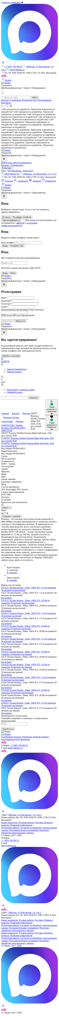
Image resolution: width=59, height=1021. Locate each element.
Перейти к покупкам (10, 356)
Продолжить (7, 321)
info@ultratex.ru (12, 174)
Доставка (39, 822)
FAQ (35, 100)
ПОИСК (32, 398)
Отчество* (6, 304)
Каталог (5, 100)
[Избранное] (7, 106)
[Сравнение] (3, 106)
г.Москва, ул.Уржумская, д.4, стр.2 (39, 174)
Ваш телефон (7, 242)
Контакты (6, 102)
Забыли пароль (14, 372)
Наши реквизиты (9, 822)
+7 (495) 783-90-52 (19, 745)
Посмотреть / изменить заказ (21, 389)
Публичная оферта (10, 827)
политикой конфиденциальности (19, 224)
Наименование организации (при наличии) (22, 309)
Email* (4, 307)
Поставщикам (44, 100)
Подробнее (6, 598)
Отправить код (16, 246)
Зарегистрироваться (11, 220)
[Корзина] (11, 106)
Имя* (3, 298)
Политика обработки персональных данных (25, 831)
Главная (5, 413)
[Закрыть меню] (4, 159)
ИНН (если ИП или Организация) (18, 315)
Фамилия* (6, 301)
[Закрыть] (4, 196)
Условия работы (26, 822)
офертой (20, 223)
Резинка (26, 413)
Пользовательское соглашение (24, 830)
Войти (13, 273)
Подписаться (8, 729)
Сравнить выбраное (11, 2)
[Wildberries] (3, 751)
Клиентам (27, 100)
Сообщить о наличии (11, 516)
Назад (5, 246)
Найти (34, 97)
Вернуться (20, 321)
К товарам (12, 572)
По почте (6, 217)
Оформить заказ (14, 392)
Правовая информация (21, 825)
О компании (16, 100)
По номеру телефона (22, 217)
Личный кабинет (41, 737)
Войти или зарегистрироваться (16, 162)
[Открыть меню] (2, 91)
